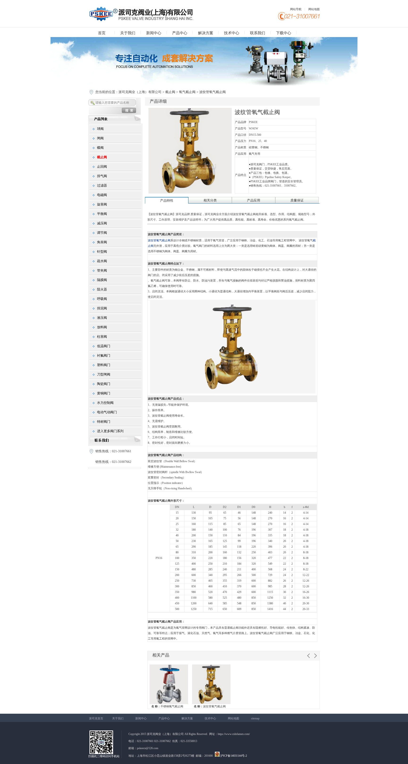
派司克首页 (96, 718)
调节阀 (102, 233)
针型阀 (102, 251)
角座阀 (102, 242)
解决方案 (205, 33)
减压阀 (102, 223)
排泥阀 (102, 308)
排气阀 (102, 176)
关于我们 (127, 33)
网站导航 (296, 9)
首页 (102, 33)
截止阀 (170, 92)
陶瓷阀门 (103, 384)
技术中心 (231, 33)
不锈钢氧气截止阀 (167, 706)
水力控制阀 (105, 403)
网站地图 (314, 9)
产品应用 (253, 200)
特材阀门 (103, 421)
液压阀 (102, 318)
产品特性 (166, 200)
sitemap (255, 718)
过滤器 (102, 185)
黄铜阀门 (103, 393)
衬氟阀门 (103, 355)
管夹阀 (102, 270)
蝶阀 (100, 147)
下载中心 (283, 33)
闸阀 (100, 138)
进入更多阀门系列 (110, 431)
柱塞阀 (102, 336)
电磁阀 (102, 195)
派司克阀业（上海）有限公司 (140, 92)
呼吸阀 (102, 299)
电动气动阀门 (107, 412)
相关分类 (210, 200)
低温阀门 (103, 346)
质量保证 (297, 200)
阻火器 (102, 289)
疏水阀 (102, 261)
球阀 (100, 129)
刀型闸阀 (103, 374)
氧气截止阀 (187, 92)
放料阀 (102, 327)
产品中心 (179, 33)
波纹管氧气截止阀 (210, 706)
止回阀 (102, 166)
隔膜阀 (102, 280)
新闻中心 (153, 33)
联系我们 (257, 33)
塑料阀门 (103, 365)
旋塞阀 (102, 204)
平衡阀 (102, 214)
